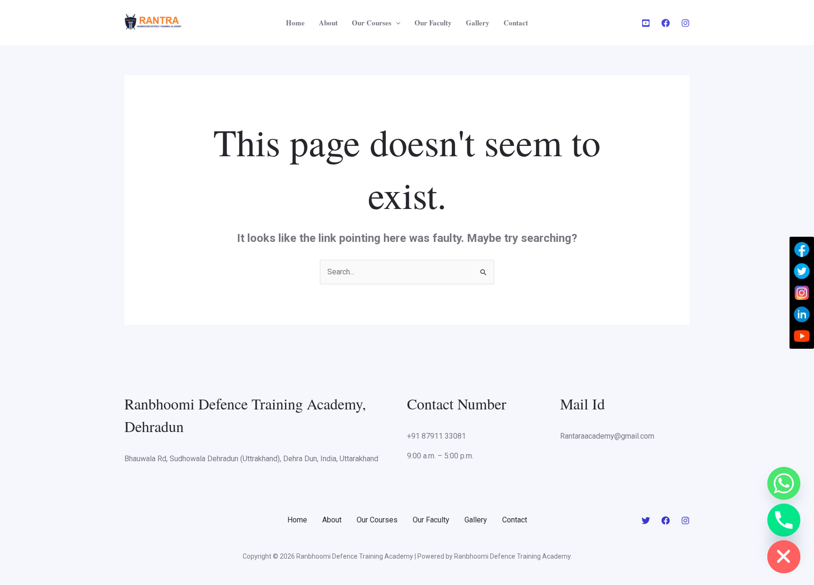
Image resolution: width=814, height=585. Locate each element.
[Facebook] (665, 23)
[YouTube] (801, 336)
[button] (395, 22)
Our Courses (371, 22)
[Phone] (783, 520)
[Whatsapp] (783, 483)
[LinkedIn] (801, 314)
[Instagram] (685, 23)
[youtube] (646, 23)
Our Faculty (433, 22)
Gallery (477, 22)
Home (295, 22)
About (328, 22)
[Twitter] (646, 520)
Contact (516, 22)
